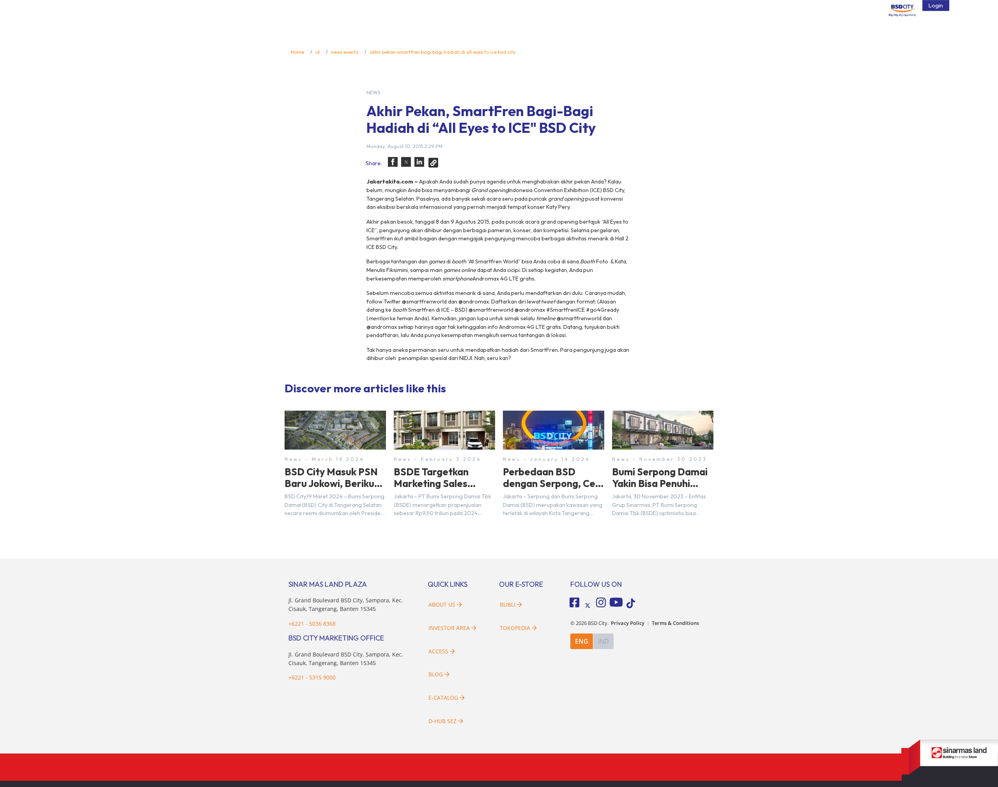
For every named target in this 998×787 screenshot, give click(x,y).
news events (344, 52)
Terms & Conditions (675, 623)
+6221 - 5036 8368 (312, 623)
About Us (441, 604)
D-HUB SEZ (443, 721)
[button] (393, 162)
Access (438, 651)
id (317, 52)
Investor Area (449, 628)
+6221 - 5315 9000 (312, 677)
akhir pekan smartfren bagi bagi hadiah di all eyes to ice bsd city (442, 52)
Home (297, 52)
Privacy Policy (627, 623)
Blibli (507, 604)
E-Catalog (444, 697)
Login (936, 5)
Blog (435, 674)
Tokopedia (515, 628)
